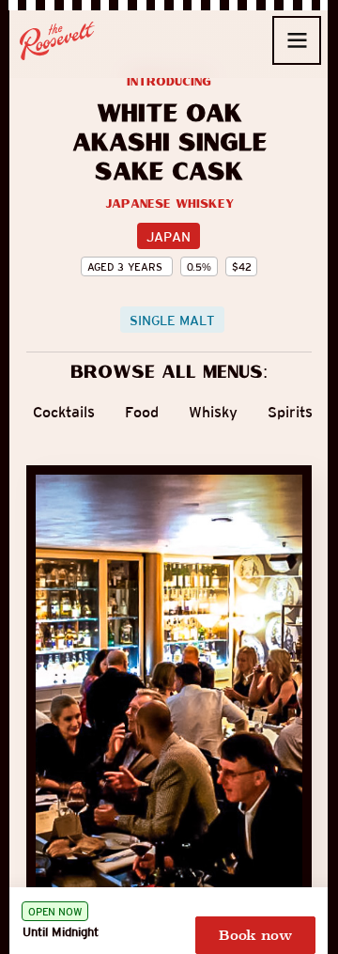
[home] (57, 41)
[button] (296, 40)
